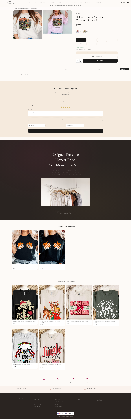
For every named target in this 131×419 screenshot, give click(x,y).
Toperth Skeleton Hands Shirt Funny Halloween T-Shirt (23, 266)
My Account (78, 399)
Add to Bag (100, 60)
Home (16, 8)
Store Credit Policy (58, 404)
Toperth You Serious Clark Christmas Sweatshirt (22, 364)
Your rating (30, 105)
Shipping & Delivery (59, 401)
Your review (30, 109)
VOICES (98, 69)
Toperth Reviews (37, 406)
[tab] (32, 69)
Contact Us (36, 401)
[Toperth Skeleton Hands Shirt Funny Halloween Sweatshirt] (52, 247)
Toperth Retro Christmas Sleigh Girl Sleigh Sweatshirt (77, 321)
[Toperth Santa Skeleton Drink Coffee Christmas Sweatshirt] (25, 302)
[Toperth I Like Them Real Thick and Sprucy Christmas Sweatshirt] (106, 302)
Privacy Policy (36, 402)
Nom (29, 123)
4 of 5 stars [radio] (67, 107)
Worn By (33, 69)
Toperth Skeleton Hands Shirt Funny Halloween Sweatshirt (51, 266)
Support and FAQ (58, 399)
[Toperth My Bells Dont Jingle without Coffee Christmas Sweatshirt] (52, 346)
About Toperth (36, 399)
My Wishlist (78, 401)
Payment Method (58, 406)
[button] (126, 2)
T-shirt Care (78, 404)
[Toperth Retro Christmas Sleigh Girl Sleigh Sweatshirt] (79, 302)
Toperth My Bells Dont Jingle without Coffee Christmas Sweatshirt (50, 365)
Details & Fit (65, 69)
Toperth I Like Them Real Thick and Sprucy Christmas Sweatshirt (104, 322)
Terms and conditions (38, 404)
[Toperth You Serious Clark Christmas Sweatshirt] (25, 346)
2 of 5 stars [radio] (63, 107)
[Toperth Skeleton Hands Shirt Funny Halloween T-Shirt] (25, 247)
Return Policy (57, 402)
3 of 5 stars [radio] (65, 107)
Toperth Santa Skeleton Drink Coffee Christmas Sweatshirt (24, 321)
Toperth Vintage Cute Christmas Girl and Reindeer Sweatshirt (50, 322)
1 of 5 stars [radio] (61, 107)
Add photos (66, 119)
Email (67, 123)
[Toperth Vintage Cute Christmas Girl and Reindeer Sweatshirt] (52, 302)
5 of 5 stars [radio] (69, 107)
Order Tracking (78, 402)
